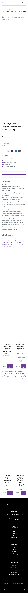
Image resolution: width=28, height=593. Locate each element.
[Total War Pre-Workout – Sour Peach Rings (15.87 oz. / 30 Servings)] (20, 289)
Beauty (14, 574)
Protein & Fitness (14, 569)
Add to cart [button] (10, 366)
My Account (14, 549)
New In (8, 356)
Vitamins (21, 362)
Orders (14, 551)
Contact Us (14, 533)
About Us (14, 530)
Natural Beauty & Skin (13, 142)
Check (13, 537)
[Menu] (25, 2)
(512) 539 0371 (16, 519)
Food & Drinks (14, 572)
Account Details (14, 554)
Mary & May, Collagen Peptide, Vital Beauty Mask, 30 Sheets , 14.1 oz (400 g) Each (20, 481)
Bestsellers (20, 352)
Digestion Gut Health (13, 571)
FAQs (14, 531)
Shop (14, 535)
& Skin (18, 574)
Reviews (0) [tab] (14, 176)
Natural (10, 574)
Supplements (21, 361)
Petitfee (6, 143)
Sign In (14, 553)
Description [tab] (14, 173)
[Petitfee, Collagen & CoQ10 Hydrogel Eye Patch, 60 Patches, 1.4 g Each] (7, 422)
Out (16, 537)
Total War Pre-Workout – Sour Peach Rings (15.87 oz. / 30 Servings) (20, 346)
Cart (14, 547)
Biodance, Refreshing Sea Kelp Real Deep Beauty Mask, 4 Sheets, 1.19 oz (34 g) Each (7, 348)
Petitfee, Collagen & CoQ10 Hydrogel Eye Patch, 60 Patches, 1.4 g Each (7, 481)
